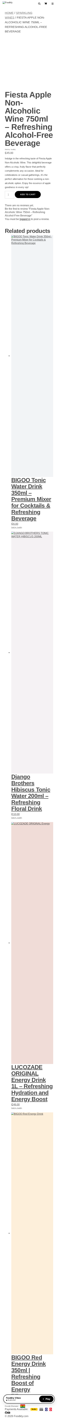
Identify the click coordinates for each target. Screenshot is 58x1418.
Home (9, 13)
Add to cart (27, 194)
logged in (25, 219)
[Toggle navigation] (52, 3)
